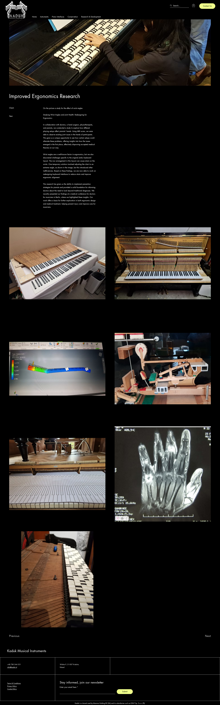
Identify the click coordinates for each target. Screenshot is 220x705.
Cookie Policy (12, 689)
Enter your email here (68, 687)
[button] (193, 5)
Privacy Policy (12, 686)
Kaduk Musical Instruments (26, 651)
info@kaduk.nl (12, 667)
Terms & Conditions (14, 683)
